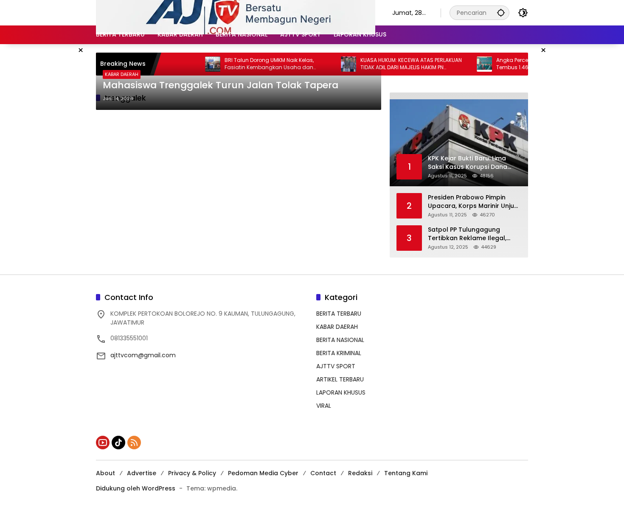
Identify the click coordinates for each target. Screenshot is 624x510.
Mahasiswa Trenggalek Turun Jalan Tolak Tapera (220, 85)
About (105, 473)
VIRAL (323, 405)
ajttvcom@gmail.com (143, 355)
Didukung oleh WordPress (135, 488)
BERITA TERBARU (338, 313)
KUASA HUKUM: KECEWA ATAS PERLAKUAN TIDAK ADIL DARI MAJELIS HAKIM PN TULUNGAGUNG (397, 64)
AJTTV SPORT (335, 366)
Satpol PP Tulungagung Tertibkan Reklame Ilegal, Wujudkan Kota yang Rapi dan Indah (468, 234)
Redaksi (360, 473)
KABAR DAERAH (121, 74)
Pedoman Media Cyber (263, 473)
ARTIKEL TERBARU (340, 379)
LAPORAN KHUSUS (340, 392)
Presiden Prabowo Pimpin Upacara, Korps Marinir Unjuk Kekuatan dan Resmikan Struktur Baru (472, 201)
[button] (500, 13)
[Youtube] (103, 442)
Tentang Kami (405, 473)
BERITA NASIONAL (340, 340)
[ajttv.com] (235, 12)
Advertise (141, 473)
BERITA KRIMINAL (338, 353)
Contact (323, 473)
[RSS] (134, 442)
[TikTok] (118, 442)
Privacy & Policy (192, 473)
